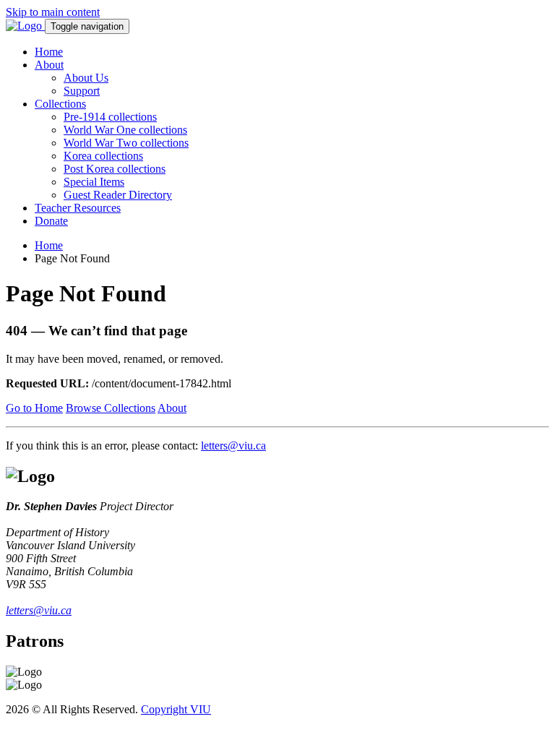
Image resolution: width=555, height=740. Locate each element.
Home (49, 52)
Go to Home (34, 408)
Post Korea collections (114, 169)
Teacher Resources (78, 208)
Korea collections (103, 156)
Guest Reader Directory (118, 195)
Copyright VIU (176, 709)
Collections (60, 104)
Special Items (94, 182)
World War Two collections (126, 143)
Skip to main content (53, 12)
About (49, 65)
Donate (51, 221)
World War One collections (125, 130)
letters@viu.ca (233, 445)
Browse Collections (110, 408)
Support (82, 91)
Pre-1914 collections (110, 117)
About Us (86, 78)
